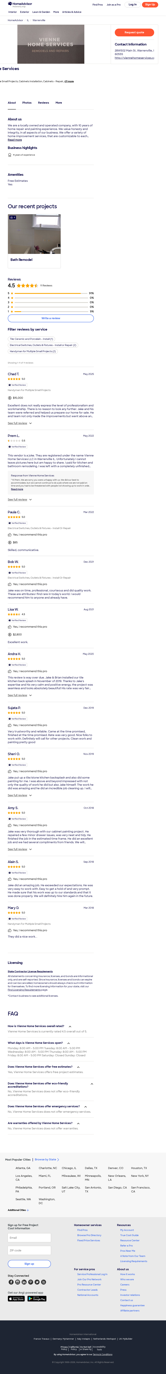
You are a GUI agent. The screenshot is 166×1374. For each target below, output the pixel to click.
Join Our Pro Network (89, 1279)
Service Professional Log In (92, 1274)
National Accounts (87, 1295)
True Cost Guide (129, 1235)
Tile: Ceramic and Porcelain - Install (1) (31, 339)
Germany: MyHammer (63, 1339)
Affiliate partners (129, 1310)
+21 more (69, 81)
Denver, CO (115, 1168)
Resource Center (130, 1240)
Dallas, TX (91, 1168)
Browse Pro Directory (89, 1235)
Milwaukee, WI (71, 1176)
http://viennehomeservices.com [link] (136, 58)
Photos (27, 102)
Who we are (127, 1279)
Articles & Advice (71, 12)
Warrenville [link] (39, 20)
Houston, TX (139, 1168)
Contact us (126, 1300)
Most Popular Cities (18, 1159)
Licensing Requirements (133, 1261)
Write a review (51, 318)
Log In (133, 4)
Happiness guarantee (132, 1305)
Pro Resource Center (89, 1284)
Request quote (134, 32)
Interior (12, 12)
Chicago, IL (69, 1168)
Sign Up (150, 4)
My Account (127, 1230)
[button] (34, 240)
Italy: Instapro (83, 1339)
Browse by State (45, 1159)
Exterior (24, 12)
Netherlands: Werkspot (104, 1339)
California (73, 1348)
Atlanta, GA (23, 1168)
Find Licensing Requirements (24, 989)
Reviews (43, 102)
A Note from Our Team (132, 1256)
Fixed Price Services (88, 1240)
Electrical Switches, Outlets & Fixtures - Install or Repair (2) (43, 345)
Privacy (64, 1348)
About (12, 102)
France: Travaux (41, 1339)
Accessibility (99, 1348)
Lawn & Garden (41, 12)
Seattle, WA (23, 1199)
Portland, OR (47, 1187)
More (56, 12)
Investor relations (130, 1295)
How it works (127, 1274)
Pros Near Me (127, 1250)
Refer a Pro (126, 1245)
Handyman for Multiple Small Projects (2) (33, 351)
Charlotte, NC (48, 1168)
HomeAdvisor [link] (15, 20)
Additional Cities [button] (17, 1210)
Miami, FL (45, 1176)
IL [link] (28, 20)
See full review (17, 423)
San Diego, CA (117, 1187)
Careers (124, 1284)
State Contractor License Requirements (30, 971)
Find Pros (82, 1230)
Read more (15, 140)
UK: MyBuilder (125, 1339)
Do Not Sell (85, 1348)
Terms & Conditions (102, 1354)
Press (123, 1289)
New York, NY (140, 1176)
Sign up (29, 1263)
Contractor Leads (87, 1289)
